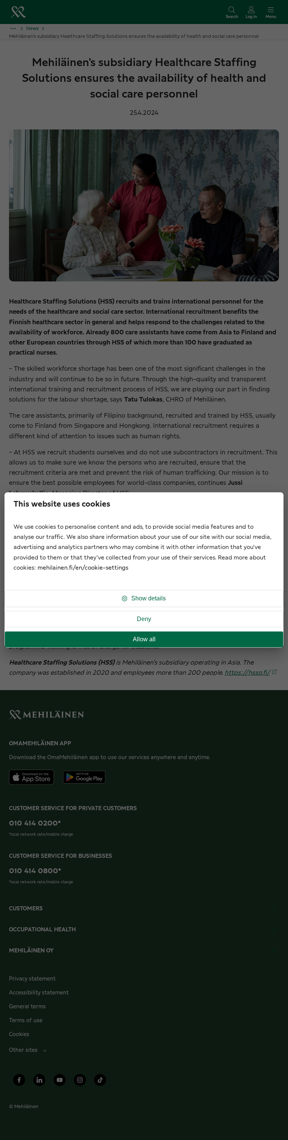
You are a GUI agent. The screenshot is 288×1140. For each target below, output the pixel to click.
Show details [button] (148, 598)
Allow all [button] (144, 639)
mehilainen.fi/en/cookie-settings (83, 568)
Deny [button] (144, 619)
